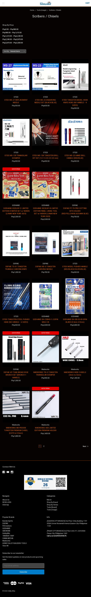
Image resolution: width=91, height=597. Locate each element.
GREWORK (6, 531)
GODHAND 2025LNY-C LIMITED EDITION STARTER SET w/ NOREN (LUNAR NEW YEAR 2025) (16, 211)
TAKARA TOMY (8, 536)
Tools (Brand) (52, 507)
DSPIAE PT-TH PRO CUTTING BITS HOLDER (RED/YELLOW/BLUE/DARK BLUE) (75, 211)
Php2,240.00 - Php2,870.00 (12, 39)
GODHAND (6, 528)
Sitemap (5, 505)
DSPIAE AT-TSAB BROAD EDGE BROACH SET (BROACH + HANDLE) (16, 375)
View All (5, 546)
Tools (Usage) (52, 510)
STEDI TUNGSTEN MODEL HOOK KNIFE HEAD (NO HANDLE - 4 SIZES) (75, 102)
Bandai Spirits (7, 521)
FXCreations (7, 526)
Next (85, 446)
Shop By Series (52, 505)
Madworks (6, 541)
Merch (49, 500)
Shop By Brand (52, 502)
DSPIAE (5, 523)
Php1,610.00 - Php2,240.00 (12, 36)
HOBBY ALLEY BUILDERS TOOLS (14, 543)
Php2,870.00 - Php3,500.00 (12, 43)
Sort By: (6, 51)
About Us (5, 500)
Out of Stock (16, 169)
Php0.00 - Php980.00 (10, 29)
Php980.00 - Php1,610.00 (12, 33)
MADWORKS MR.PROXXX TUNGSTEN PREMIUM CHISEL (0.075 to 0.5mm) (16, 430)
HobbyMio (6, 533)
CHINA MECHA (7, 538)
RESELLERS (6, 502)
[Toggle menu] (3, 3)
